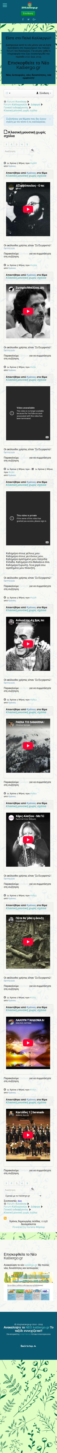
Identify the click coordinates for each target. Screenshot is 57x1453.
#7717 (33, 1089)
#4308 (33, 163)
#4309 (33, 265)
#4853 (33, 699)
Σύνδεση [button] (28, 13)
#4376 (33, 597)
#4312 (11, 472)
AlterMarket (25, 1334)
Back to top (27, 1346)
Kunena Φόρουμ (36, 1227)
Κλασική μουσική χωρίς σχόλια (26, 175)
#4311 (33, 367)
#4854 (33, 793)
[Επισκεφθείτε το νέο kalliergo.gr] (28, 1286)
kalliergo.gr (31, 1265)
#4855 (33, 895)
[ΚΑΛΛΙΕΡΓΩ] (28, 5)
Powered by (19, 1227)
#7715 (33, 997)
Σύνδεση (24, 253)
